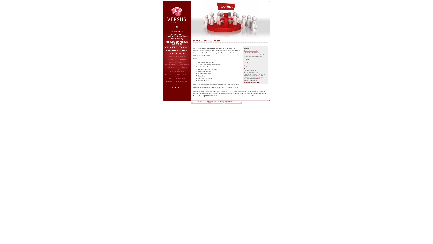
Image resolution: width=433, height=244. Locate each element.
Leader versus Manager (176, 81)
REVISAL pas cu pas (177, 79)
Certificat (253, 91)
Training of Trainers (177, 57)
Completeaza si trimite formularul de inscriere (251, 51)
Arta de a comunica (177, 62)
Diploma (218, 88)
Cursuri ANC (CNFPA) (177, 50)
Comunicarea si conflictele (177, 65)
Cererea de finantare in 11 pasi (176, 75)
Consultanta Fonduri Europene (176, 43)
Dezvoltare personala (177, 47)
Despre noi (177, 32)
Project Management (177, 59)
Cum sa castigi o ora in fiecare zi (177, 68)
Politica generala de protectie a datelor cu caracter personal (207, 102)
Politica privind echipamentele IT (233, 102)
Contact (176, 87)
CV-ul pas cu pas (177, 72)
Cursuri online (177, 54)
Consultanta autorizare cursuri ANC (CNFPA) (177, 37)
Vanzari (177, 84)
